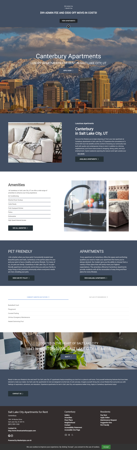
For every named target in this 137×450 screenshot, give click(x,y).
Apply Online (105, 418)
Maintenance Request (108, 420)
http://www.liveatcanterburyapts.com (22, 431)
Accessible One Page (72, 430)
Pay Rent (103, 415)
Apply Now (67, 70)
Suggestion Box (106, 423)
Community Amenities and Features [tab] (37, 297)
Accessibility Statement (73, 427)
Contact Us (17, 394)
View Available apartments (95, 278)
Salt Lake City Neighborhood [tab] (97, 297)
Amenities (68, 418)
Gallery (67, 415)
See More (81, 154)
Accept (106, 447)
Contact (67, 425)
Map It (67, 357)
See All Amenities (20, 228)
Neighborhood (69, 423)
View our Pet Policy (20, 278)
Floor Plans (68, 420)
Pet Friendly (104, 425)
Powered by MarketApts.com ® (19, 440)
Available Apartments (88, 159)
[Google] (9, 435)
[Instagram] (12, 435)
